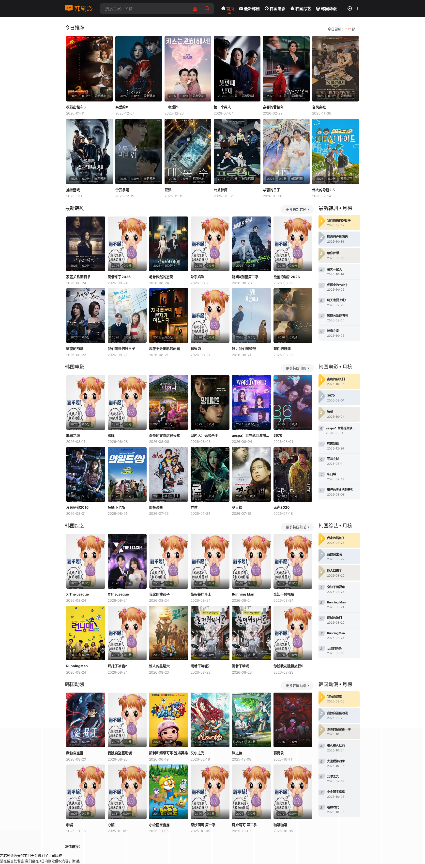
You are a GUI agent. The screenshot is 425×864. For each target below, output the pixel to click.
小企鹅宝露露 (159, 825)
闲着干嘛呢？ (201, 666)
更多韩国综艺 (296, 527)
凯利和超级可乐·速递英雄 (168, 753)
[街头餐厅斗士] (210, 561)
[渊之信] (251, 720)
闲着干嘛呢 (240, 666)
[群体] (210, 474)
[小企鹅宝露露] (168, 791)
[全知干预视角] (293, 561)
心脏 (111, 825)
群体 (194, 507)
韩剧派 (83, 8)
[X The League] (85, 561)
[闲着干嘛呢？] (210, 633)
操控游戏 (73, 190)
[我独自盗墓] (85, 720)
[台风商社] (335, 68)
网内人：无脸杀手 (204, 435)
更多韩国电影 (296, 368)
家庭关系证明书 (78, 277)
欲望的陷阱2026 (286, 277)
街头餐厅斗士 (201, 594)
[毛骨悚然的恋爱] (168, 243)
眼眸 (111, 435)
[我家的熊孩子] (168, 561)
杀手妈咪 (197, 277)
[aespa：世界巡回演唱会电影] (251, 402)
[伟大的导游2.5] (335, 151)
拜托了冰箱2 (117, 666)
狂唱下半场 (116, 507)
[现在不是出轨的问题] (168, 315)
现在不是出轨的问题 (164, 348)
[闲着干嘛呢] (251, 633)
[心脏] (127, 791)
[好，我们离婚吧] (251, 315)
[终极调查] (168, 474)
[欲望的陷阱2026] (293, 243)
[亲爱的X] (138, 68)
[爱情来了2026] (127, 243)
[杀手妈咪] (210, 243)
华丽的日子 (271, 190)
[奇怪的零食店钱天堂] (168, 402)
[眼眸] (127, 402)
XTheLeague (118, 594)
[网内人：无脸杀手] (210, 402)
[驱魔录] (293, 720)
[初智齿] (210, 315)
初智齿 (196, 348)
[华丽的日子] (286, 151)
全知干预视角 (283, 594)
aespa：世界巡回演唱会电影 (251, 435)
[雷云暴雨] (138, 151)
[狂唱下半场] (127, 474)
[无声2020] (293, 474)
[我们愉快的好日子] (127, 315)
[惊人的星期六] (168, 633)
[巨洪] (188, 151)
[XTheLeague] (127, 561)
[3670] (293, 402)
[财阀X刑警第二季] (251, 243)
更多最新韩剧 (296, 209)
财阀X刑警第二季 (245, 277)
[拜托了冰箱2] (127, 633)
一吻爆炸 (171, 107)
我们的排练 (282, 348)
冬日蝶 (237, 507)
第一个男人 (222, 107)
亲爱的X (121, 107)
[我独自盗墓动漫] (127, 720)
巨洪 (168, 190)
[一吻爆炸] (188, 68)
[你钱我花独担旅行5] (293, 633)
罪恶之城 (73, 435)
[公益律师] (237, 151)
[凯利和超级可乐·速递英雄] (168, 720)
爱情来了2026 (119, 277)
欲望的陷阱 (74, 348)
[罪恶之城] (85, 402)
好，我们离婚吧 (244, 348)
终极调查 (156, 507)
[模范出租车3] (89, 68)
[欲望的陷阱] (85, 315)
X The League (77, 594)
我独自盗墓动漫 (120, 753)
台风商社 (319, 107)
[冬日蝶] (251, 474)
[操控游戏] (89, 151)
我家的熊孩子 (159, 594)
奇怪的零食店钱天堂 (164, 435)
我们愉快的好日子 (121, 348)
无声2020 (281, 507)
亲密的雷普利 (273, 107)
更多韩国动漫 (296, 685)
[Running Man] (251, 561)
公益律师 (221, 190)
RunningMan (77, 666)
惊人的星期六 (159, 666)
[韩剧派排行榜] (197, 8)
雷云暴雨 (122, 190)
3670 (277, 435)
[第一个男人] (237, 68)
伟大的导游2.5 (323, 190)
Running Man (243, 594)
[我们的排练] (293, 315)
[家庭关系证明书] (85, 243)
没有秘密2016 (77, 507)
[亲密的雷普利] (286, 68)
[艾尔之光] (210, 720)
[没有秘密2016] (85, 474)
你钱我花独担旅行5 (288, 666)
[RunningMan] (85, 633)
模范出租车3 (76, 107)
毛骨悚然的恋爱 (161, 277)
